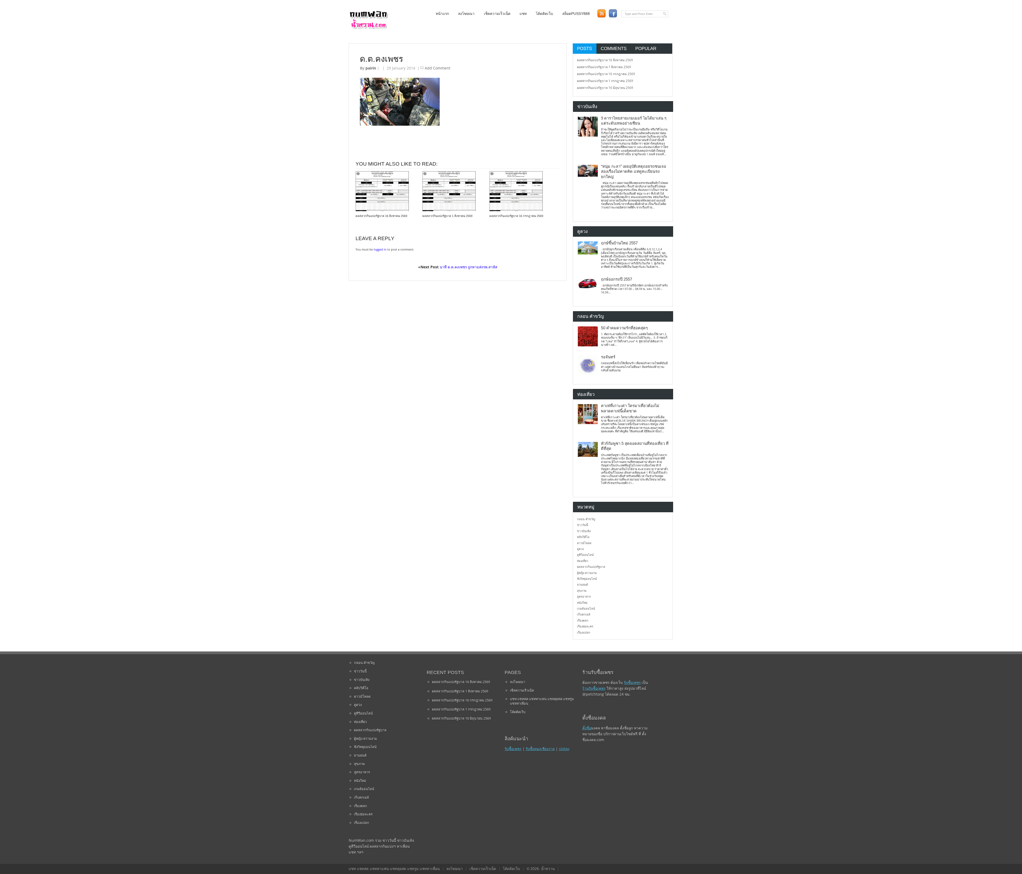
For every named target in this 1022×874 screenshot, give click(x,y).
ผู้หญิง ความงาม (587, 573)
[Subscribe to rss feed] (601, 13)
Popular (645, 48)
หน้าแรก (442, 14)
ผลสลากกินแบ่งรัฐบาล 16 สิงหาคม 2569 (381, 216)
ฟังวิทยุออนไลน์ (587, 579)
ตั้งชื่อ (586, 728)
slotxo (564, 748)
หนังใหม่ (582, 603)
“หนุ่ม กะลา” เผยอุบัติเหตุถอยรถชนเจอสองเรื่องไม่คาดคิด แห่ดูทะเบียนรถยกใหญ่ (633, 171)
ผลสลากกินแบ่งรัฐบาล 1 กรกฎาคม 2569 (605, 81)
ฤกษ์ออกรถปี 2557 (616, 279)
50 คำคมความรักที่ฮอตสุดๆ (624, 328)
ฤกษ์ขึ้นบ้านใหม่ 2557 (619, 243)
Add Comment (437, 68)
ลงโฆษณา (466, 14)
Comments (614, 48)
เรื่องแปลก (583, 632)
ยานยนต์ (582, 584)
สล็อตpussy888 (576, 14)
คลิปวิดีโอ (583, 537)
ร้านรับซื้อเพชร (593, 688)
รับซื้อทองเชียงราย (540, 748)
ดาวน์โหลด (584, 543)
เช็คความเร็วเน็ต (497, 14)
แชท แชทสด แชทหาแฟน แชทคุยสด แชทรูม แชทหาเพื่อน (542, 701)
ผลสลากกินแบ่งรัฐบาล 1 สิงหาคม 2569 (447, 216)
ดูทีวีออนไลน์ (585, 555)
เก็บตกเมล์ (583, 614)
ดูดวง (580, 549)
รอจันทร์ (608, 357)
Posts (584, 48)
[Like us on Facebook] (613, 13)
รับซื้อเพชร (513, 748)
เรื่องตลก (582, 620)
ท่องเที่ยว (582, 561)
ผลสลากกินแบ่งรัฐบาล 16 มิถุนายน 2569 (605, 87)
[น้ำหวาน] (369, 28)
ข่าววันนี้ (582, 525)
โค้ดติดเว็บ (544, 14)
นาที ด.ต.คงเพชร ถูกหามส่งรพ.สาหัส (468, 266)
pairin (370, 68)
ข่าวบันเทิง (584, 531)
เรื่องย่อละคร (585, 626)
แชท (523, 14)
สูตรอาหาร (584, 596)
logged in (380, 249)
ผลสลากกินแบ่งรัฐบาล (591, 567)
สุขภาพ (581, 591)
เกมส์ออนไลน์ (586, 608)
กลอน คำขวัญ (586, 519)
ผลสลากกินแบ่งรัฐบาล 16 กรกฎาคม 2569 (516, 216)
